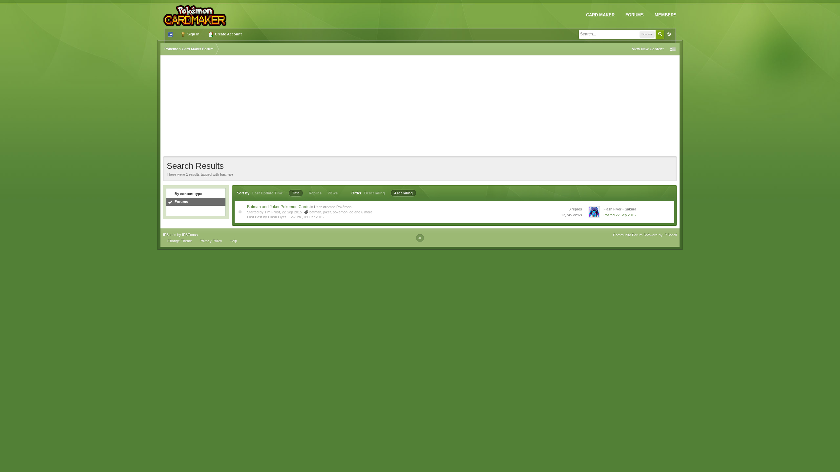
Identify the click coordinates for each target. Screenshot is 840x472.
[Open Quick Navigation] (673, 49)
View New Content (648, 49)
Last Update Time (267, 193)
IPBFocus (190, 235)
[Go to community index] (196, 13)
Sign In (193, 34)
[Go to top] (420, 238)
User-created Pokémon (332, 207)
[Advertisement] (420, 107)
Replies (315, 193)
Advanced (669, 34)
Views (332, 193)
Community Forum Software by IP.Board (645, 235)
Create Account (228, 34)
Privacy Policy (211, 241)
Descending (374, 193)
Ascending (403, 193)
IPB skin (169, 235)
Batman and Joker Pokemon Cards (278, 207)
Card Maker (600, 14)
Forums (634, 14)
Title (296, 193)
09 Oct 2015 (314, 217)
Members (666, 14)
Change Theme (179, 241)
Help (233, 241)
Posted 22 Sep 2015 (619, 215)
